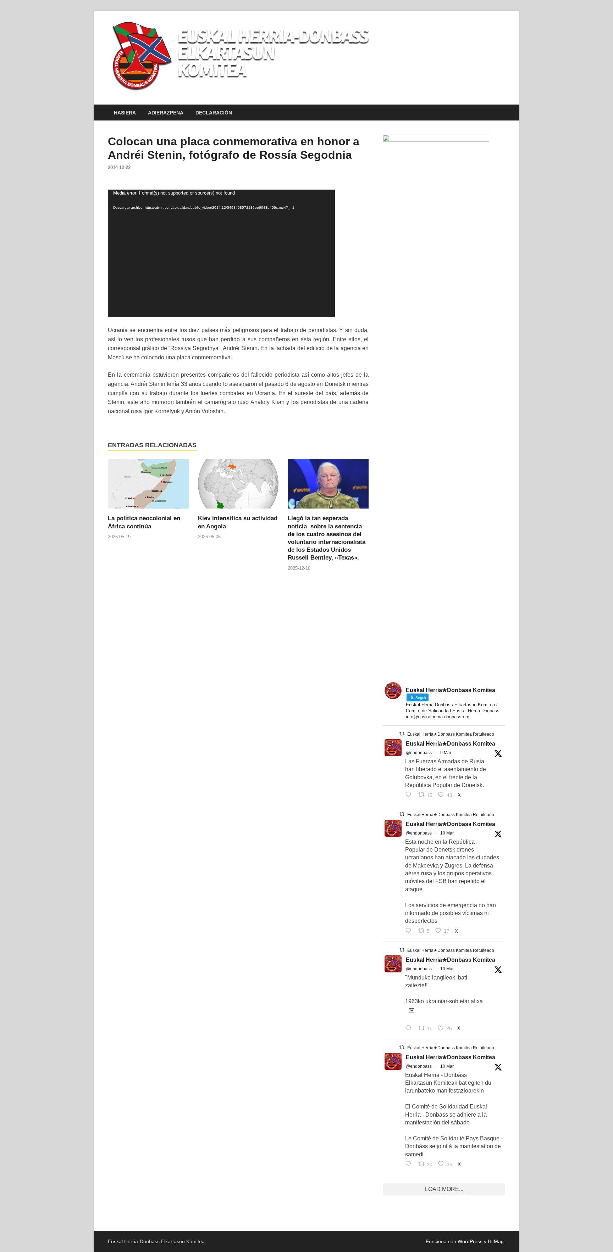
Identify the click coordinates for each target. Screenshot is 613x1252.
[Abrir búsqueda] (501, 113)
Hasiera (125, 113)
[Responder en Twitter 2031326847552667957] (409, 1164)
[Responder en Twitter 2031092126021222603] (409, 795)
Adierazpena (165, 113)
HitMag (496, 1241)
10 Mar (447, 833)
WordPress (470, 1241)
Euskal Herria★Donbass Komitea (450, 744)
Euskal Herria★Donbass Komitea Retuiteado (450, 734)
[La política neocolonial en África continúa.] (148, 486)
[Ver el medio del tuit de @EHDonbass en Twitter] (411, 1010)
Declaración (213, 113)
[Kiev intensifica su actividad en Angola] (238, 486)
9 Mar (445, 752)
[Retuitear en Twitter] (401, 733)
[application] (221, 253)
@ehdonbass (419, 752)
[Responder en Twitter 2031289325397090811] (409, 931)
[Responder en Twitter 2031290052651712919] (409, 1029)
